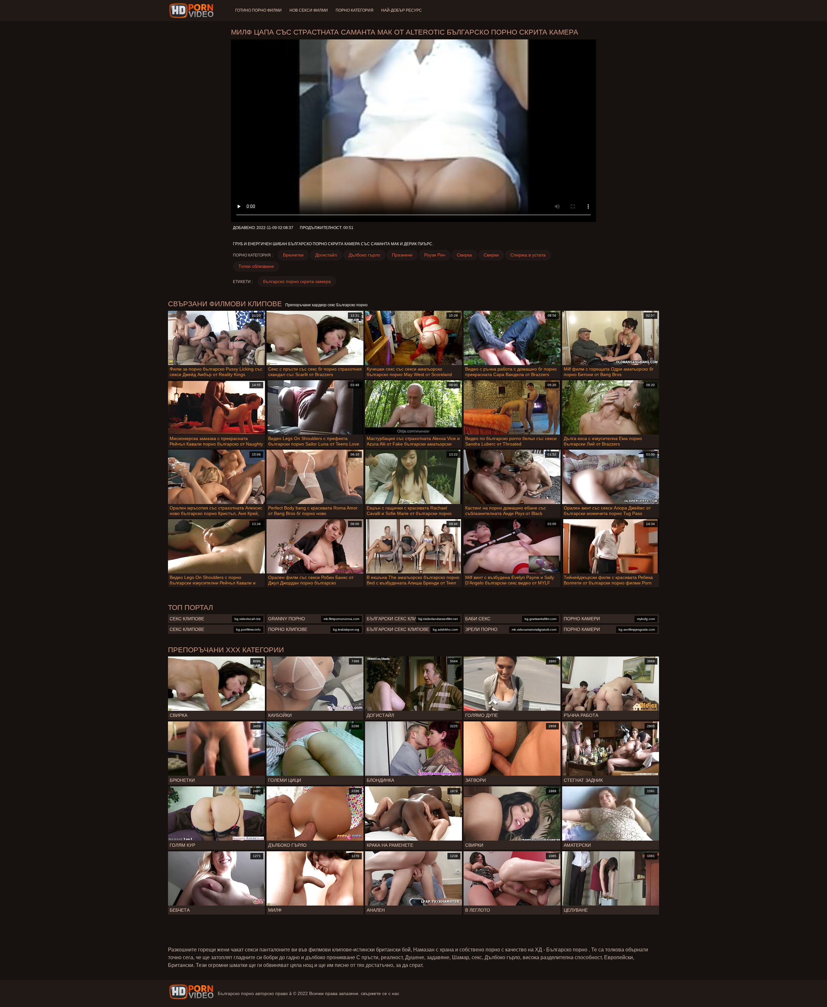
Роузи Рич (434, 254)
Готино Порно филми (258, 10)
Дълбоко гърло (364, 254)
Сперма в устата (528, 254)
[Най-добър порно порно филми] (191, 992)
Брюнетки (293, 254)
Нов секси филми (308, 10)
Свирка (464, 254)
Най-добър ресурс (401, 10)
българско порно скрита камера (297, 281)
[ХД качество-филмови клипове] (192, 10)
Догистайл (326, 254)
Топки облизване (256, 266)
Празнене (402, 254)
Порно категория (354, 10)
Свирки (491, 254)
